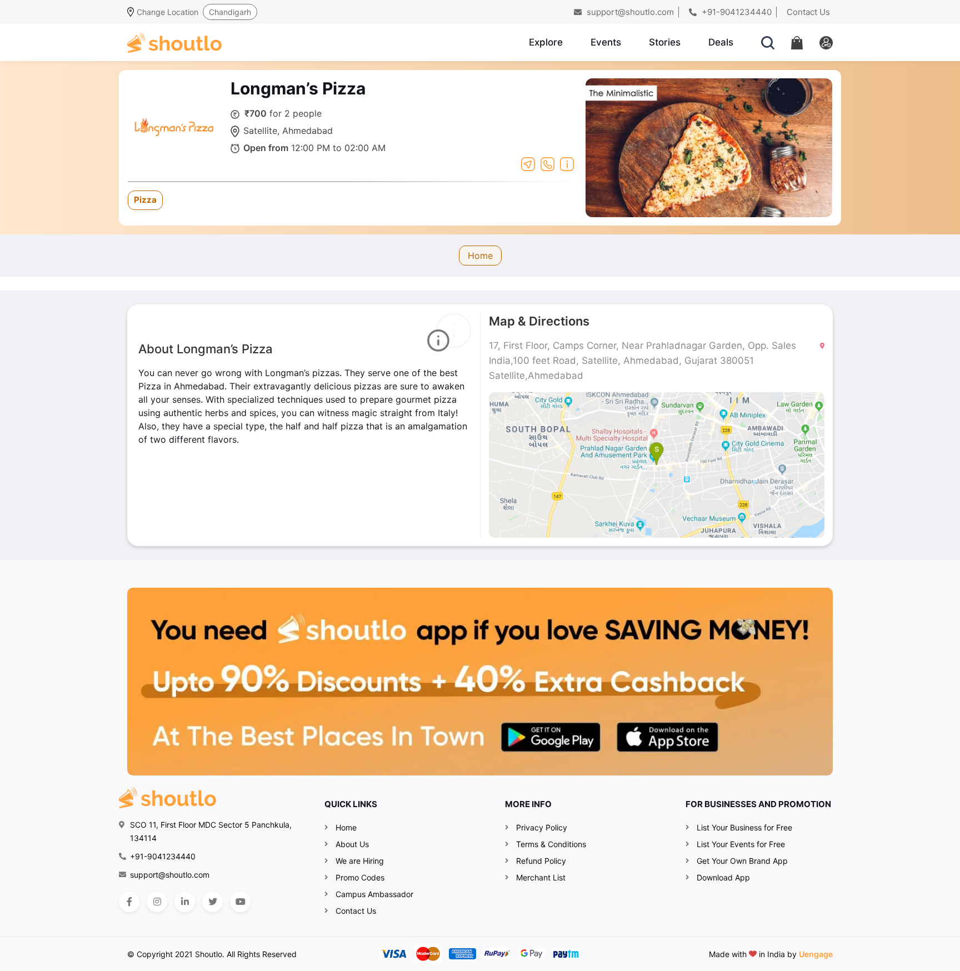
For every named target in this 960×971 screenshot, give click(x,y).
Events (606, 42)
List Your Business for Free (744, 827)
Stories (665, 42)
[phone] (547, 163)
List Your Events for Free (741, 844)
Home (480, 255)
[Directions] (528, 163)
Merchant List (541, 877)
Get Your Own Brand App (742, 860)
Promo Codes (360, 877)
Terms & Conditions (551, 844)
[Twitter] (212, 902)
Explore (546, 42)
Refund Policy (541, 860)
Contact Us (808, 12)
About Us (352, 844)
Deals (720, 42)
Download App (723, 877)
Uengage (816, 954)
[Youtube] (240, 902)
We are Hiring (360, 860)
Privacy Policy (541, 827)
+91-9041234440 (735, 12)
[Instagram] (157, 902)
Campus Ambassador (374, 894)
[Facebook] (129, 902)
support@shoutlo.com (629, 12)
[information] (567, 163)
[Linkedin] (184, 902)
